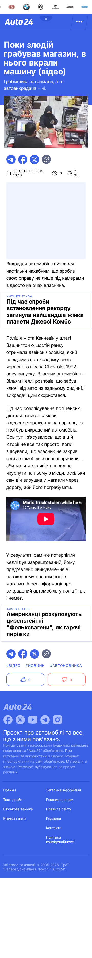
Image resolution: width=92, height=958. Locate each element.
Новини (9, 790)
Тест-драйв (12, 800)
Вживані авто (14, 818)
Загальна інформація (63, 790)
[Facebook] (8, 719)
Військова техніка (18, 809)
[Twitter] (20, 719)
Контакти (53, 828)
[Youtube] (32, 719)
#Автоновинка (66, 666)
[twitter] (34, 159)
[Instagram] (57, 719)
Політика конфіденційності (60, 839)
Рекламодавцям (59, 800)
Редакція (53, 818)
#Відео (13, 666)
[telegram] (11, 159)
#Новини (35, 666)
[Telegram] (45, 719)
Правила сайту (58, 809)
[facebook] (22, 159)
